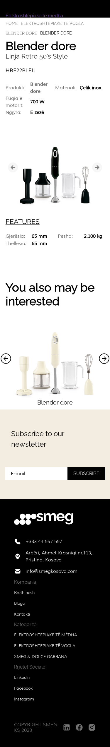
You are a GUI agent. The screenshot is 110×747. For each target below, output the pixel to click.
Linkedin (22, 677)
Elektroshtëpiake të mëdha (34, 15)
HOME (12, 23)
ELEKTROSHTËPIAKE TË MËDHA (45, 635)
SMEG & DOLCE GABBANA (40, 656)
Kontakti (22, 614)
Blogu (19, 603)
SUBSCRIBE (86, 473)
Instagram (24, 699)
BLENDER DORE (21, 33)
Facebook (23, 688)
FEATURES (23, 221)
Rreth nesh (24, 592)
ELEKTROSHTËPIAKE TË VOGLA (52, 23)
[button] (6, 358)
